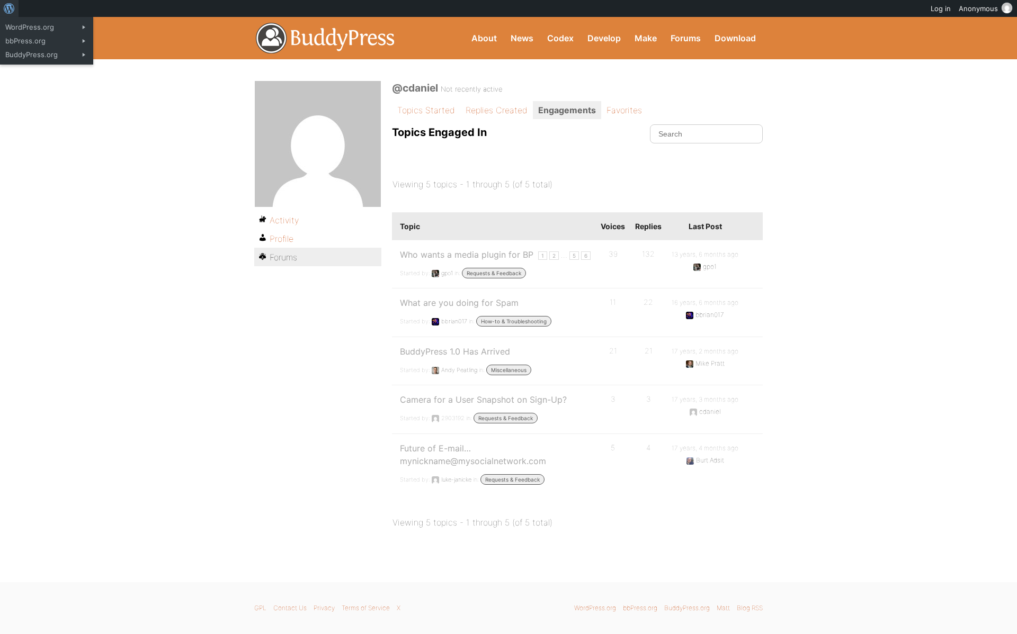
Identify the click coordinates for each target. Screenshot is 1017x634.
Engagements (567, 110)
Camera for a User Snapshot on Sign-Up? (483, 399)
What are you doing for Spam (459, 302)
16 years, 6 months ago (705, 302)
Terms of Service (366, 608)
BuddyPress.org (325, 38)
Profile (281, 238)
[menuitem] (9, 8)
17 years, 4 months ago (705, 448)
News (522, 38)
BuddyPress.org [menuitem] (31, 54)
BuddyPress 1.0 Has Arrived (455, 351)
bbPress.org (640, 608)
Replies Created (497, 110)
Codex (560, 38)
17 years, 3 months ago (705, 399)
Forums (686, 38)
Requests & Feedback (494, 273)
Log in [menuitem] (941, 8)
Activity (284, 220)
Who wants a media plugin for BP (466, 254)
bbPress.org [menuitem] (25, 41)
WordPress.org (595, 608)
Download (735, 38)
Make (646, 38)
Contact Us (290, 608)
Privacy (324, 608)
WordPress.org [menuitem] (29, 27)
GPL (260, 608)
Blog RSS (750, 608)
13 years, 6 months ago (705, 254)
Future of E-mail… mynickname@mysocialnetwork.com (473, 454)
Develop (604, 38)
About (484, 38)
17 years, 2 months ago (705, 351)
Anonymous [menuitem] (978, 8)
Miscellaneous (509, 370)
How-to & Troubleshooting (514, 321)
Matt (723, 608)
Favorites (624, 110)
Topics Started (426, 110)
